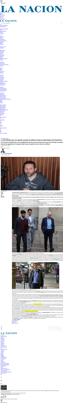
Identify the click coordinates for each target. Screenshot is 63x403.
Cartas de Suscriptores (4, 64)
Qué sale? (2, 87)
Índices (1, 43)
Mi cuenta (3, 19)
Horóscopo (2, 78)
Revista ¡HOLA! (2, 106)
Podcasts (1, 82)
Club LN (2, 18)
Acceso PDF (2, 93)
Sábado (1, 100)
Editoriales (2, 62)
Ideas (1, 101)
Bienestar (2, 56)
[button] (31, 77)
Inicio (2, 13)
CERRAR (1, 0)
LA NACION (3, 138)
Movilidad (2, 41)
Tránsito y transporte (4, 28)
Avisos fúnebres (3, 95)
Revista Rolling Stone (4, 109)
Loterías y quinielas (3, 81)
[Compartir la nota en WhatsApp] (2, 194)
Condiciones (13, 394)
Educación (2, 52)
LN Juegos (2, 75)
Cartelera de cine (3, 88)
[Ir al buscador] (2, 5)
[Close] (1, 326)
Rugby (1, 69)
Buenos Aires (2, 50)
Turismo (1, 76)
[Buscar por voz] (62, 23)
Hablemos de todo (3, 58)
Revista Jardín (2, 110)
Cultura (1, 53)
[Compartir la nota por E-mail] (3, 197)
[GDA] (3, 397)
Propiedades (2, 39)
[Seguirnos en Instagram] (1, 380)
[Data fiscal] (1, 401)
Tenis (1, 70)
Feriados (1, 80)
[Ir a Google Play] (4, 387)
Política (7, 138)
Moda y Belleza (3, 83)
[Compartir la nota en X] (2, 197)
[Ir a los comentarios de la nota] (2, 192)
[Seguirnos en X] (1, 377)
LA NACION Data (3, 31)
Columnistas (2, 63)
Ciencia (1, 57)
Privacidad (18, 394)
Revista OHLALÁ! (3, 105)
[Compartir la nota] (1, 194)
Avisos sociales (3, 96)
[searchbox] (31, 23)
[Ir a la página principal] (31, 12)
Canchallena (2, 71)
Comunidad (2, 55)
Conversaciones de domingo (5, 99)
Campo (1, 38)
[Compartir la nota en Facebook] (1, 197)
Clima (1, 30)
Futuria (1, 36)
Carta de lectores (3, 97)
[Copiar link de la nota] (1, 195)
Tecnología (2, 77)
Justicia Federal (15, 320)
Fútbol (1, 68)
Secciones (3, 15)
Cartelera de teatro (3, 89)
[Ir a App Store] (4, 389)
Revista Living (2, 108)
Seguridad (2, 51)
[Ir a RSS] (1, 383)
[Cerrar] (16, 21)
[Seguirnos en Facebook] (1, 374)
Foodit (2, 16)
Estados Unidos (3, 46)
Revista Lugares (3, 107)
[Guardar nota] (1, 192)
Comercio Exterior (3, 40)
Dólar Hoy (2, 37)
